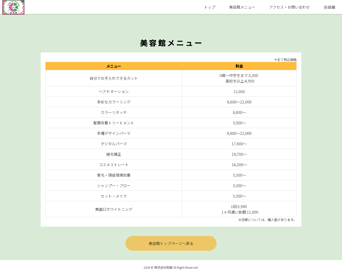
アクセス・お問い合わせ (289, 7)
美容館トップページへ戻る (171, 243)
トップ (209, 7)
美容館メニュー (242, 7)
